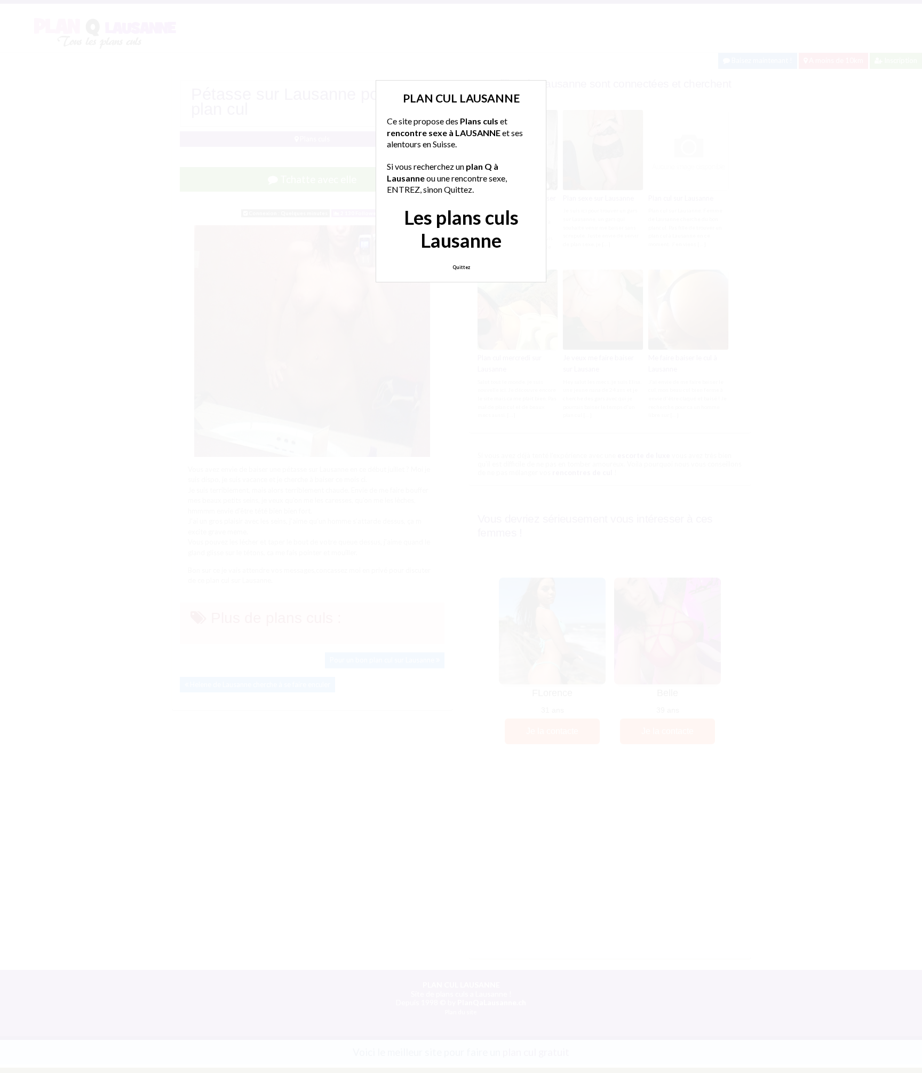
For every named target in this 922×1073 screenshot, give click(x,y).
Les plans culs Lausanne (461, 229)
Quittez (461, 267)
